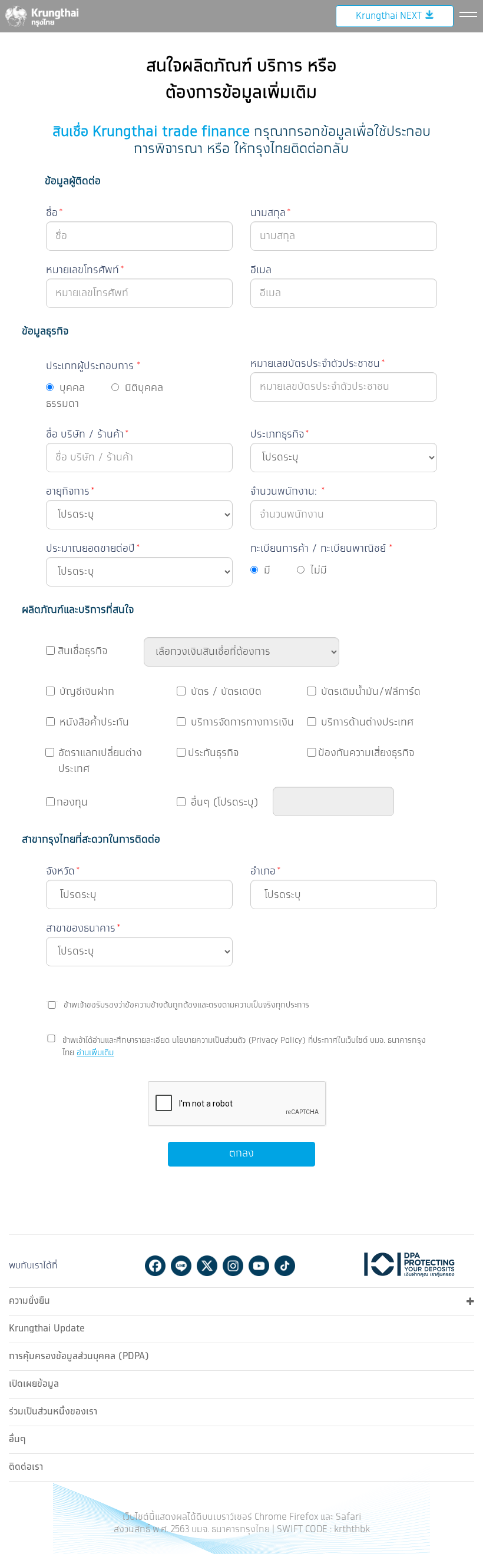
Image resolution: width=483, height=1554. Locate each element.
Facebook (155, 1265)
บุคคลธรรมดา (65, 396)
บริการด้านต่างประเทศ (367, 722)
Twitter (207, 1265)
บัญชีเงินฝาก (86, 692)
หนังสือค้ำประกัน (94, 722)
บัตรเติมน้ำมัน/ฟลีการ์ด (371, 692)
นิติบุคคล (144, 388)
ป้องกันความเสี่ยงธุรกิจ (366, 753)
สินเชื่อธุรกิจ (82, 651)
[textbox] (143, 895)
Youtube (259, 1265)
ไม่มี (318, 570)
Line (181, 1265)
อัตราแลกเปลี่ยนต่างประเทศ (100, 761)
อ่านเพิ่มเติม (95, 1053)
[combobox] (139, 894)
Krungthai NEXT (389, 16)
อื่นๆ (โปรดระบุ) (225, 802)
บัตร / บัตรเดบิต (226, 692)
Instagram (233, 1265)
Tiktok (284, 1265)
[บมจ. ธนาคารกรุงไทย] (41, 16)
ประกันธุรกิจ (213, 753)
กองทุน (72, 802)
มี (267, 570)
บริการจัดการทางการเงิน (242, 722)
